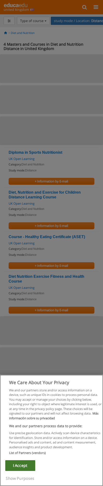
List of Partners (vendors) (27, 453)
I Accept (20, 465)
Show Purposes (20, 478)
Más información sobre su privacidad (53, 415)
